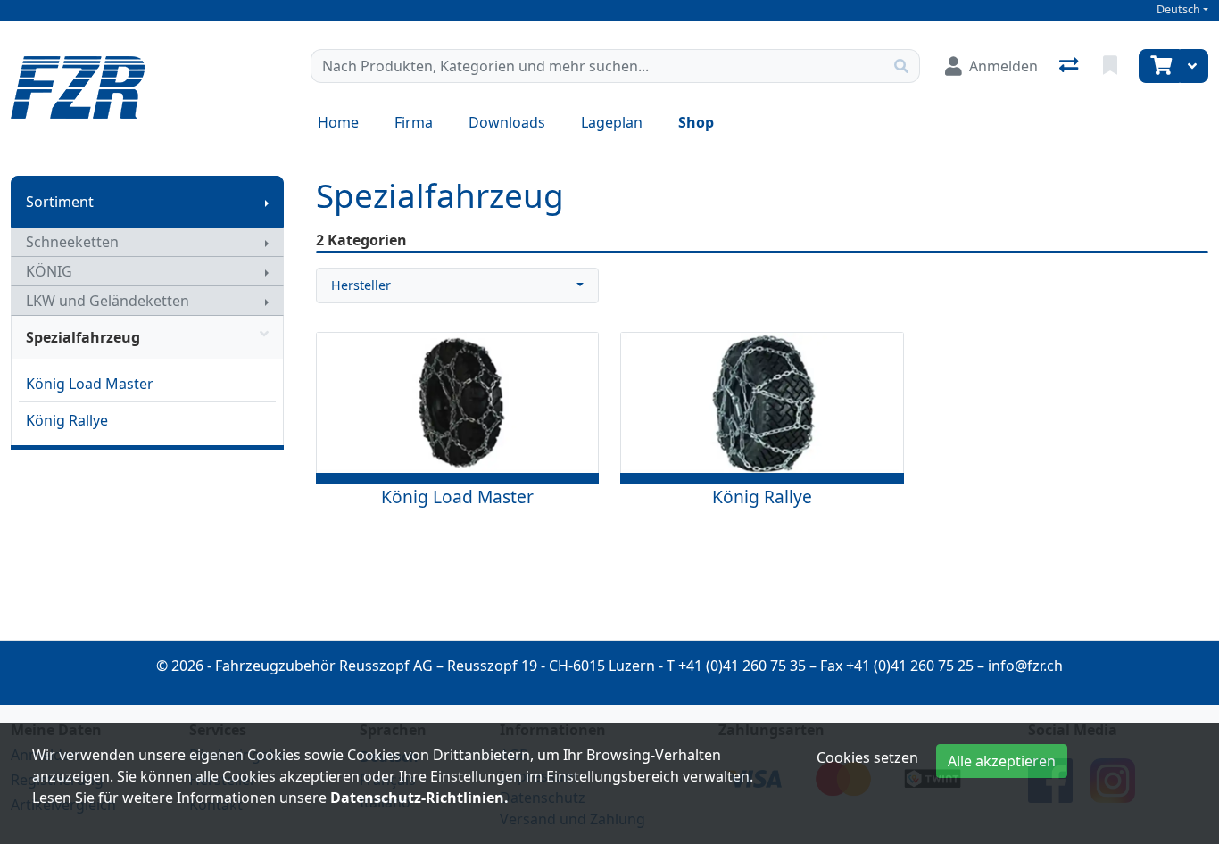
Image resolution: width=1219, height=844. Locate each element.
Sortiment (60, 201)
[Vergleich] (1070, 66)
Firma (413, 122)
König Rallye (67, 420)
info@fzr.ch (1025, 665)
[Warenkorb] (1159, 66)
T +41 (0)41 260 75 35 (736, 665)
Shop (696, 122)
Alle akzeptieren (1002, 761)
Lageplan (612, 122)
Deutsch (1178, 9)
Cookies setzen (867, 757)
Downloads (507, 122)
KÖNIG (49, 271)
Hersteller (361, 285)
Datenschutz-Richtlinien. (419, 797)
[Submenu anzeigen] (267, 202)
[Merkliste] (1112, 66)
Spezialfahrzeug (83, 337)
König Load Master (89, 383)
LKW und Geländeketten (107, 300)
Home (338, 122)
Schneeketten (72, 242)
